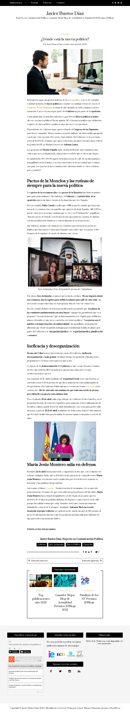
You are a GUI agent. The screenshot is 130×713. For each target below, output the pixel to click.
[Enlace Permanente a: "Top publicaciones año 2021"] (41, 580)
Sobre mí (47, 3)
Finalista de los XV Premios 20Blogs (89, 598)
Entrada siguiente (90, 560)
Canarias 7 (51, 488)
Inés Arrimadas (56, 544)
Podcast (34, 3)
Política (65, 34)
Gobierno (41, 544)
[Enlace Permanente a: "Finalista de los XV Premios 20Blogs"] (89, 580)
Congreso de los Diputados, (39, 107)
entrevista (90, 386)
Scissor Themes (84, 708)
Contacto (60, 3)
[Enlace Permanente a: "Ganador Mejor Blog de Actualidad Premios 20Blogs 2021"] (65, 580)
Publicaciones (16, 3)
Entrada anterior (39, 560)
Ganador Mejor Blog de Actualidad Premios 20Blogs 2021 (65, 602)
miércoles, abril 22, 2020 (76, 44)
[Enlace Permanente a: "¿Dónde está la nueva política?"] (65, 71)
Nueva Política (73, 544)
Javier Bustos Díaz (65, 13)
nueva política (74, 100)
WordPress (115, 708)
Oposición (88, 544)
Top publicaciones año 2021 (41, 598)
